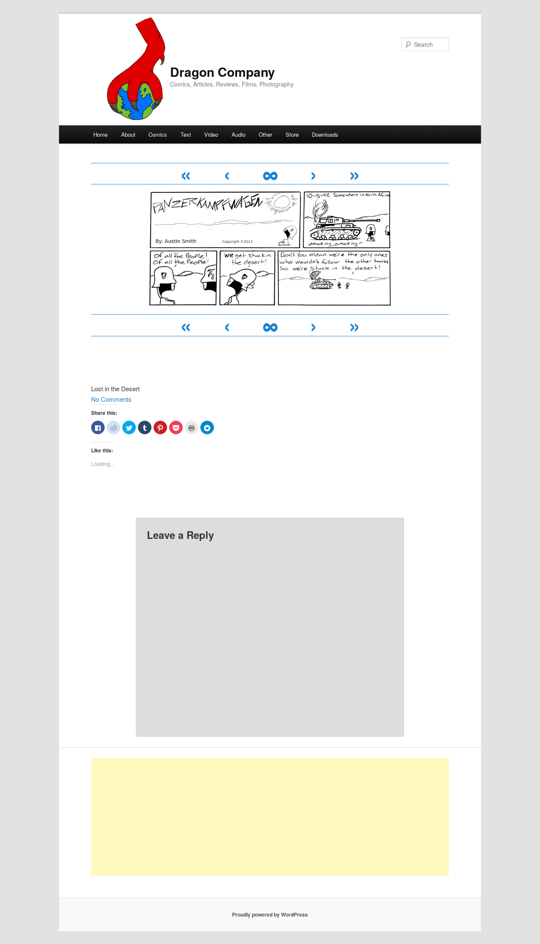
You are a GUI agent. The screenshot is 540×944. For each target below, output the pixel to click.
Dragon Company (222, 71)
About (128, 134)
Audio (239, 134)
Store (292, 134)
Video (211, 134)
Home (100, 134)
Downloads (325, 134)
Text (186, 134)
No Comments (111, 399)
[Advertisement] (270, 817)
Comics (157, 134)
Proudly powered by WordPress (270, 914)
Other (265, 134)
